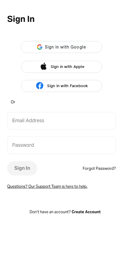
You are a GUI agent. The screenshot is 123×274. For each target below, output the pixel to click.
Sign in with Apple (67, 66)
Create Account (86, 211)
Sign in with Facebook (67, 85)
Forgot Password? (99, 168)
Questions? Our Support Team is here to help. (47, 186)
